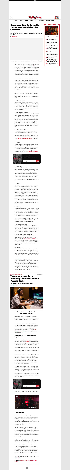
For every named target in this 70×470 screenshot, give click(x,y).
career (27, 341)
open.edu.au (17, 457)
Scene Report (41, 20)
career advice (25, 460)
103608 (21, 460)
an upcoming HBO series (32, 151)
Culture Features (19, 274)
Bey (34, 65)
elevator (20, 259)
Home (11, 274)
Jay (30, 65)
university (16, 461)
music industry (31, 460)
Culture (26, 20)
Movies (31, 20)
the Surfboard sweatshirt (29, 238)
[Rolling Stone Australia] (35, 18)
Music (21, 20)
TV (35, 20)
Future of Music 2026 (50, 20)
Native (36, 460)
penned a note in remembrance (25, 138)
